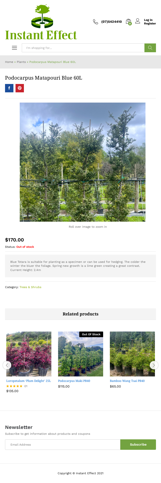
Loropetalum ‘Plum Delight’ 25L (28, 381)
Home (9, 62)
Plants (21, 62)
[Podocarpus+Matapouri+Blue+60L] (20, 88)
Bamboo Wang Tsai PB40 (127, 381)
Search (150, 47)
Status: (10, 246)
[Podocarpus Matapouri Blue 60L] (9, 88)
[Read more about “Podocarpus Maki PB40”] (80, 374)
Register (150, 23)
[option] (29, 364)
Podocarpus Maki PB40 (74, 381)
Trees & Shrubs (30, 287)
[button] (28, 374)
